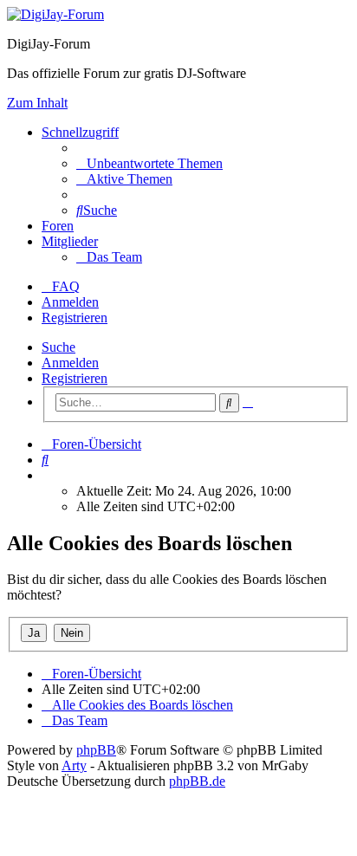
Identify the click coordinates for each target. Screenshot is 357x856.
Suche (58, 347)
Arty (74, 765)
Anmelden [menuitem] (70, 302)
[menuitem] (149, 163)
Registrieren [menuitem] (74, 317)
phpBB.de (197, 781)
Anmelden (70, 362)
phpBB (96, 750)
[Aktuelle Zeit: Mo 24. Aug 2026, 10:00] (47, 475)
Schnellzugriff (80, 132)
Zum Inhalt (37, 102)
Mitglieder (70, 241)
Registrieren (74, 378)
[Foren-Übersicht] (55, 14)
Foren (58, 225)
